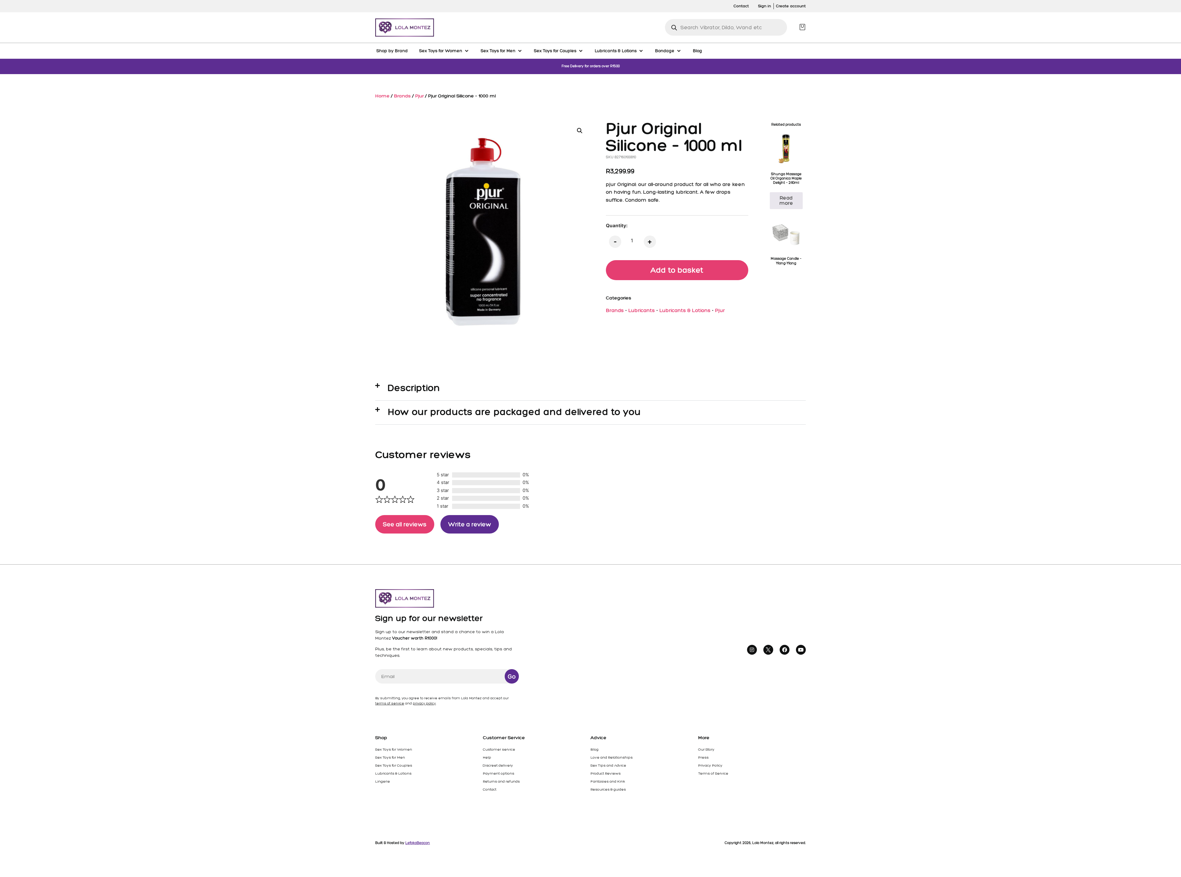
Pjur (419, 96)
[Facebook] (784, 650)
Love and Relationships (611, 757)
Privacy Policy (710, 765)
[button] (579, 130)
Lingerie (382, 781)
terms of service (389, 703)
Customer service (499, 749)
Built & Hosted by (402, 843)
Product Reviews (605, 773)
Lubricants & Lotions (684, 310)
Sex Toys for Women (393, 749)
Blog (594, 749)
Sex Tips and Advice (608, 765)
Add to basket (676, 270)
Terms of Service (713, 773)
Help (487, 757)
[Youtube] (801, 650)
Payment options (498, 773)
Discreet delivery (498, 765)
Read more (786, 200)
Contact (489, 789)
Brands (402, 96)
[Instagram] (752, 650)
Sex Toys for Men (390, 757)
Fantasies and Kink (607, 781)
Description (414, 388)
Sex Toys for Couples (393, 765)
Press (703, 757)
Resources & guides (608, 789)
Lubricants (641, 310)
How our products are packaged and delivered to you (514, 412)
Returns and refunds (501, 781)
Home (382, 96)
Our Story (706, 749)
